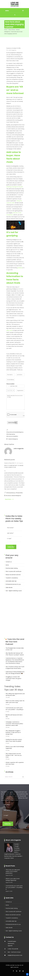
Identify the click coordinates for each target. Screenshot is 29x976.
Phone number (10, 384)
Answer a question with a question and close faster (15, 763)
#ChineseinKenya (10, 492)
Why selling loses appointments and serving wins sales (15, 694)
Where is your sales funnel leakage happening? (15, 747)
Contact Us (9, 562)
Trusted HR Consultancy (12, 578)
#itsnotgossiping (10, 434)
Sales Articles (11, 29)
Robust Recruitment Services (13, 574)
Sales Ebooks (9, 587)
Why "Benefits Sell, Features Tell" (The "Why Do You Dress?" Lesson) (15, 654)
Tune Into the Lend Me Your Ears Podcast (15, 641)
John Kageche (12, 50)
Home (5, 29)
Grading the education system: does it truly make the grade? (14, 740)
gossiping (19, 267)
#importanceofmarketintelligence (14, 432)
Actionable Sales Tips (11, 581)
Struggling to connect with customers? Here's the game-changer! (14, 678)
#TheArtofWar (19, 492)
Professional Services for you (13, 584)
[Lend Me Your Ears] (14, 4)
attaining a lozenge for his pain (14, 187)
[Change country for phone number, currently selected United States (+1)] (8, 386)
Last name (10, 533)
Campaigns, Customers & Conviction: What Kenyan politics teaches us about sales (14, 723)
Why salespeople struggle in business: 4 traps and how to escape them (13, 732)
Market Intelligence (13, 439)
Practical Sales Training (12, 568)
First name (10, 528)
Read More (8, 499)
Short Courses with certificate (13, 571)
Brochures (8, 495)
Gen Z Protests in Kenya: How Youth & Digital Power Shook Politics (15, 667)
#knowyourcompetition (12, 436)
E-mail (9, 538)
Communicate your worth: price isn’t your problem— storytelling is (14, 708)
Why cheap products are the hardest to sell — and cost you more (14, 755)
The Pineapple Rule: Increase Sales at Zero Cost (15, 648)
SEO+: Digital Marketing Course (14, 590)
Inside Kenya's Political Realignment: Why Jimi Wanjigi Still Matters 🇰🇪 (15, 672)
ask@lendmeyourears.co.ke (15, 955)
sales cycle (9, 330)
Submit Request (12, 422)
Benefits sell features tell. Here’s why (14, 715)
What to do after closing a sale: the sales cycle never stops (15, 701)
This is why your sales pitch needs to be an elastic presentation (13, 871)
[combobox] (10, 390)
